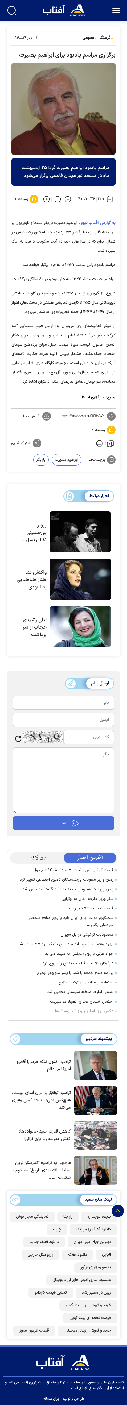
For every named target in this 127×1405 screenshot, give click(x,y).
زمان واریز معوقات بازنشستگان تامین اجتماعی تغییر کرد (66, 880)
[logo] (64, 10)
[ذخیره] (110, 443)
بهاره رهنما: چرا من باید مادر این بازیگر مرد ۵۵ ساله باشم (65, 944)
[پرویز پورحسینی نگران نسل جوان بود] (80, 532)
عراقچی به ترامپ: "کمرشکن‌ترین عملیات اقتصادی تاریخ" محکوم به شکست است (40, 1170)
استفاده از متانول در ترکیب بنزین (85, 982)
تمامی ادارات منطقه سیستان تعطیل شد (80, 992)
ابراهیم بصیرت (66, 460)
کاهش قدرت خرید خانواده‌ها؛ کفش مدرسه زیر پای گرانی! (45, 1135)
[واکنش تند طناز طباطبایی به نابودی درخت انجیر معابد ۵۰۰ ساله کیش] (80, 579)
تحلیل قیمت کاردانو (51, 1293)
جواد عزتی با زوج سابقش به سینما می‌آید (79, 954)
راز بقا (67, 1217)
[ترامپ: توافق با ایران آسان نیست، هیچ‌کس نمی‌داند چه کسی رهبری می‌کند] (94, 1099)
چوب (57, 1229)
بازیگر (41, 460)
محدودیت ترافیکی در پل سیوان (86, 935)
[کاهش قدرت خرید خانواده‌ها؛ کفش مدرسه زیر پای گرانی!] (94, 1135)
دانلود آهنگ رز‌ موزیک (93, 1229)
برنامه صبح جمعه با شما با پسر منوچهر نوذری (75, 973)
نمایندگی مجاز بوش (32, 1217)
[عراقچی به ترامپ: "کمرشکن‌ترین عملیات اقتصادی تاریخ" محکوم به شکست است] (94, 1169)
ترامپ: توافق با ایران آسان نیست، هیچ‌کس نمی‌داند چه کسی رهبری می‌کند (41, 1100)
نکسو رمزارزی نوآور (95, 1267)
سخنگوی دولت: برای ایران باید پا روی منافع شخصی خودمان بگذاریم (70, 921)
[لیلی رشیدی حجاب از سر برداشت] (80, 626)
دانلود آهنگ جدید (44, 1242)
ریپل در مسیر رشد (96, 1293)
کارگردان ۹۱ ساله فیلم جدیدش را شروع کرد (78, 963)
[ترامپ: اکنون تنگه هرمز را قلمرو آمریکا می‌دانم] (94, 1065)
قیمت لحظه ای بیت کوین (90, 1318)
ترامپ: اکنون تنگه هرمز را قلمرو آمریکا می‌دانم (44, 1065)
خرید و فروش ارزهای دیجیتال (87, 1331)
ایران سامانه (51, 1399)
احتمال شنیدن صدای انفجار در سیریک (81, 1002)
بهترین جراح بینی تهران (92, 1242)
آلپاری (106, 1255)
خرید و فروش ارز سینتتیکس (88, 1305)
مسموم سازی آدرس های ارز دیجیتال (81, 1280)
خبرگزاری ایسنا (93, 397)
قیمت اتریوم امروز (34, 1331)
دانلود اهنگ (77, 1255)
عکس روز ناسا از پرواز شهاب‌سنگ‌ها (84, 1011)
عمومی (88, 38)
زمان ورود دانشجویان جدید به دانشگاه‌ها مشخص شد (68, 889)
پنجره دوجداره (99, 1217)
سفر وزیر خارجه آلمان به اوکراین (87, 899)
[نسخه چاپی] (99, 443)
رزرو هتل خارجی (40, 1255)
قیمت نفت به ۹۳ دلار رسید (90, 908)
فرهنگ (104, 38)
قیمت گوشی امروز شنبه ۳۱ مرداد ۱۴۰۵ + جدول (73, 870)
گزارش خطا (31, 416)
